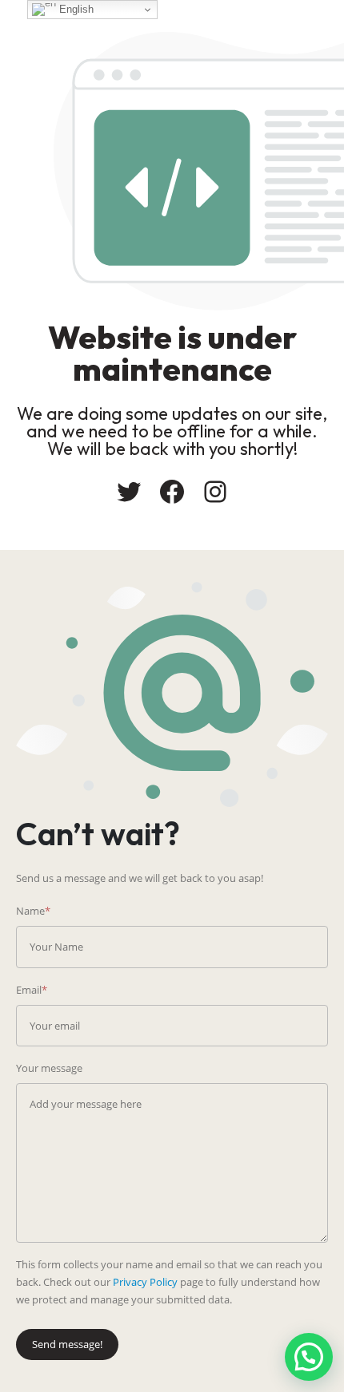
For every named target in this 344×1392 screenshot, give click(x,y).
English (75, 9)
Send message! (67, 1344)
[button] (309, 1357)
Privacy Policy (145, 1282)
